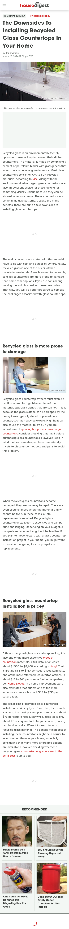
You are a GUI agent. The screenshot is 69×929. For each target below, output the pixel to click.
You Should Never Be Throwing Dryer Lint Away (51, 853)
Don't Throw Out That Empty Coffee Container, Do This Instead (50, 902)
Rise (35, 179)
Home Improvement (14, 16)
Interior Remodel (40, 16)
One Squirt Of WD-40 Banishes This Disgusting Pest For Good (15, 902)
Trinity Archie (12, 53)
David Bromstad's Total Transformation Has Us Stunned (15, 853)
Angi (54, 666)
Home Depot (16, 683)
